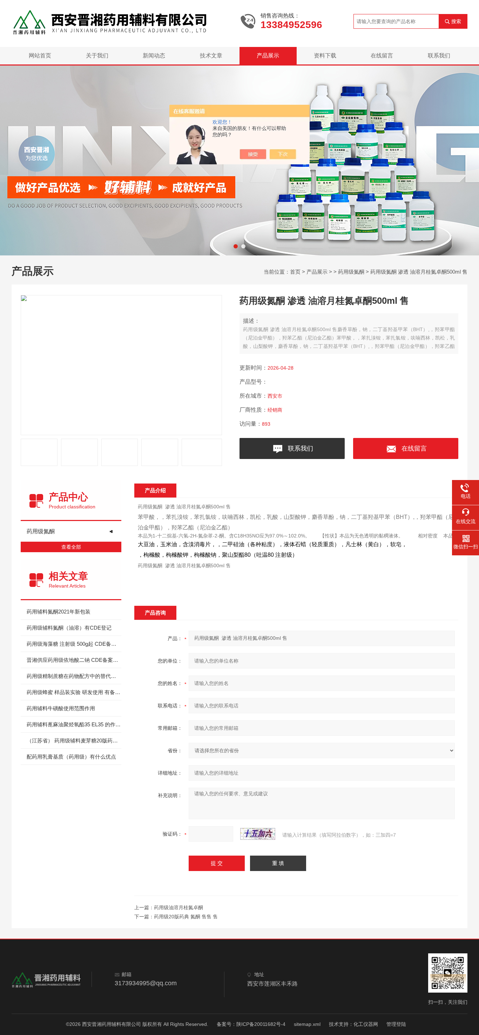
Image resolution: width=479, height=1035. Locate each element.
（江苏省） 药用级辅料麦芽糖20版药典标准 (74, 740)
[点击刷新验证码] (257, 834)
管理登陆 (396, 1024)
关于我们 (97, 56)
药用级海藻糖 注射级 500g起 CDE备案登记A (74, 644)
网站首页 (40, 56)
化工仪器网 (365, 1024)
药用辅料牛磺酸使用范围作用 (61, 708)
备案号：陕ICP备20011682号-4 (251, 1024)
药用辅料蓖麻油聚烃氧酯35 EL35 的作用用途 (74, 724)
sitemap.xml (307, 1024)
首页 (295, 272)
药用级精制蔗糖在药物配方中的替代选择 (74, 676)
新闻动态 (154, 56)
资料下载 (325, 56)
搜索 (456, 21)
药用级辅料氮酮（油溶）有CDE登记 (69, 628)
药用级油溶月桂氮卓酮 (178, 907)
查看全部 (71, 547)
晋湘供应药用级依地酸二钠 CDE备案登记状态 (74, 660)
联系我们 (439, 56)
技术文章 (211, 56)
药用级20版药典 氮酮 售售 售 (186, 916)
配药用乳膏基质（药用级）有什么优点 (71, 757)
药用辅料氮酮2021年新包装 (58, 612)
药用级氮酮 (351, 272)
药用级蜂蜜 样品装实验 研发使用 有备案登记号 (74, 692)
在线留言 (382, 56)
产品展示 (268, 56)
